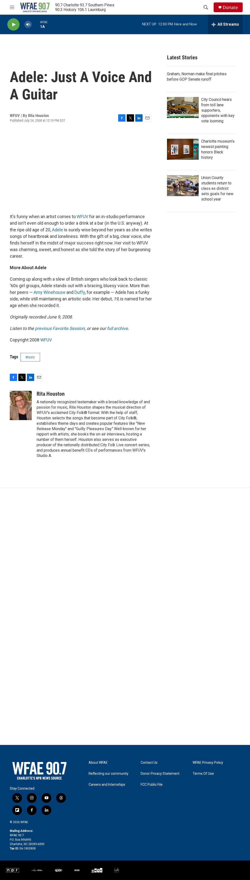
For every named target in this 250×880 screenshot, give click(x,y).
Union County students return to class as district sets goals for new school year (217, 188)
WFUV (82, 216)
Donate (230, 7)
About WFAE (98, 762)
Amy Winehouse (49, 292)
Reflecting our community (108, 773)
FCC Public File (152, 784)
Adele (57, 229)
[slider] (36, 24)
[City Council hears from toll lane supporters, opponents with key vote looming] (183, 107)
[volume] (28, 24)
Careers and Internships (107, 784)
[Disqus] (125, 554)
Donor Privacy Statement (160, 773)
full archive (117, 328)
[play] (13, 24)
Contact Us (149, 762)
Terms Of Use (203, 773)
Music (30, 357)
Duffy (79, 292)
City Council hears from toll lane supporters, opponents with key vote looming (218, 110)
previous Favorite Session (60, 328)
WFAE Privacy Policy (208, 762)
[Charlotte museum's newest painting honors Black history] (183, 149)
